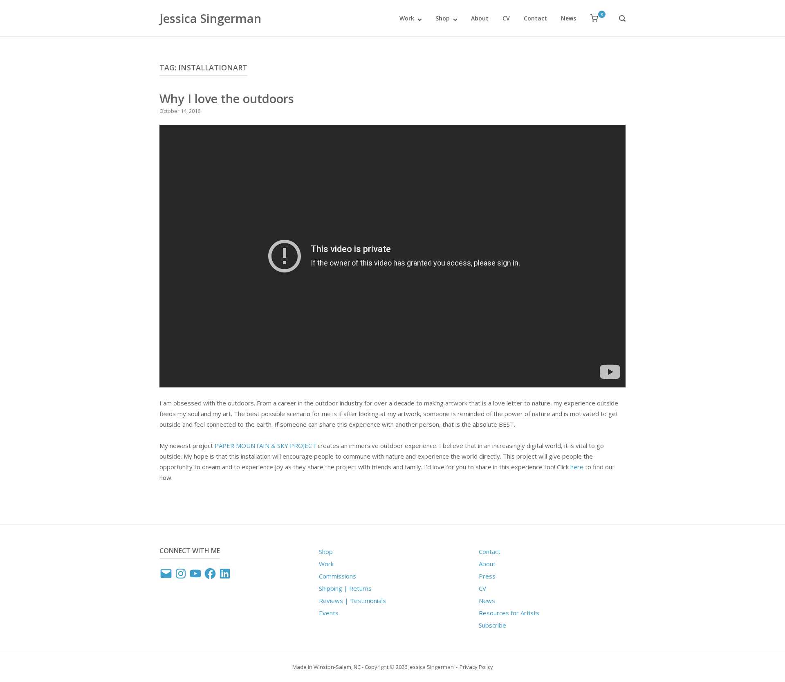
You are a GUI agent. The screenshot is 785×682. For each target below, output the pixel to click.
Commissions (337, 576)
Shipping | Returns (345, 588)
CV (506, 18)
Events (329, 613)
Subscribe (492, 625)
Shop (442, 18)
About (480, 18)
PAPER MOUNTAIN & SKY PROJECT (265, 445)
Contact (535, 18)
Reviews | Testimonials (352, 600)
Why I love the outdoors (226, 98)
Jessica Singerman (210, 18)
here (576, 467)
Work (406, 18)
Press (487, 576)
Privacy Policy (476, 667)
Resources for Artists (509, 613)
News (568, 18)
